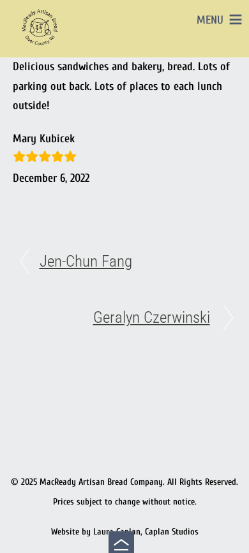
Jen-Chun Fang (86, 261)
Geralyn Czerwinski (151, 317)
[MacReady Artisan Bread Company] (41, 47)
